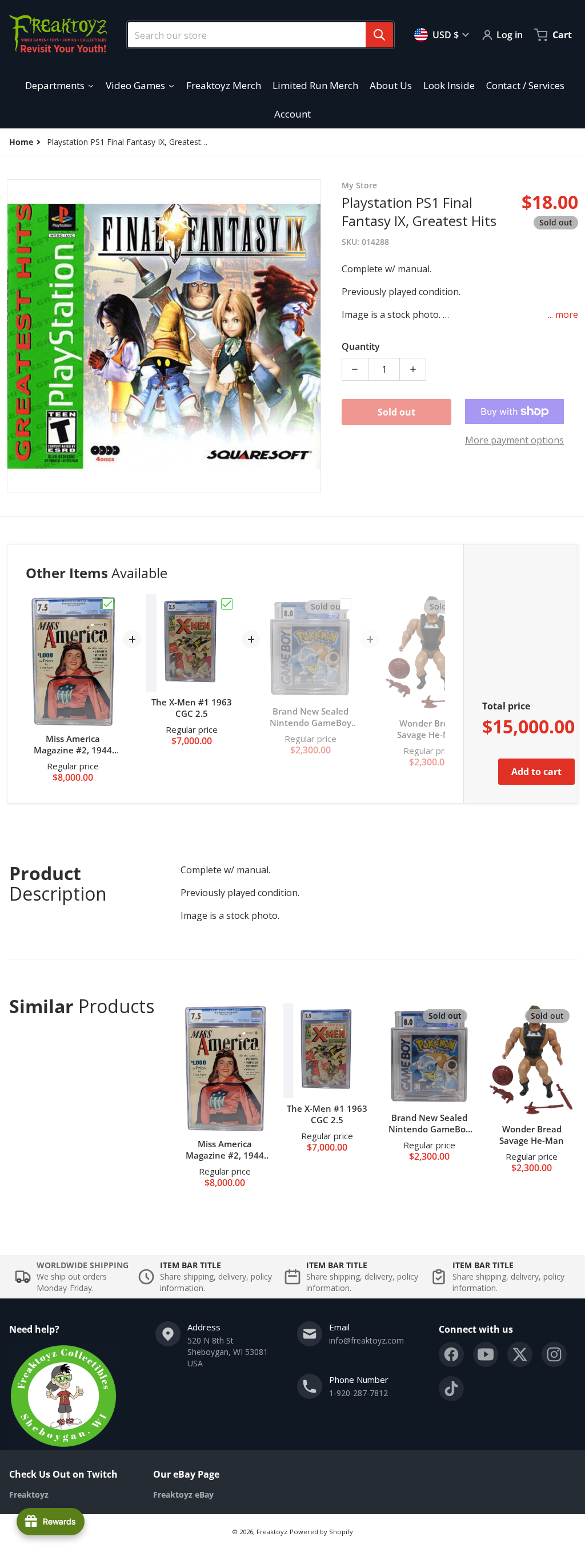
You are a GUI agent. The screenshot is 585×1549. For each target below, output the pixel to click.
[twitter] (519, 1354)
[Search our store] (379, 34)
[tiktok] (451, 1388)
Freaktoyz (272, 1531)
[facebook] (451, 1354)
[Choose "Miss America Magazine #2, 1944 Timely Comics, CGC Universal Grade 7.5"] (108, 604)
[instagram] (554, 1354)
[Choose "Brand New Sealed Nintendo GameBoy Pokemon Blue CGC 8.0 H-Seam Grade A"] (345, 604)
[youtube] (485, 1354)
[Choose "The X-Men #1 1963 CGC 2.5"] (227, 604)
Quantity (361, 346)
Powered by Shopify (321, 1531)
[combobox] (256, 34)
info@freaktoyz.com (366, 1340)
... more (563, 314)
